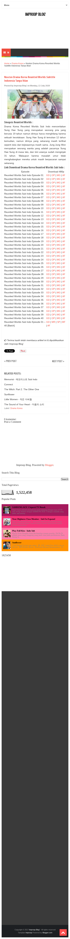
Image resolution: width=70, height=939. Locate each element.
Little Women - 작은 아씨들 (18, 399)
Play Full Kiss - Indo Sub (23, 531)
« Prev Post (10, 361)
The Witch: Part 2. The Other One (21, 389)
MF (63, 322)
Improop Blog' (35, 14)
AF (63, 175)
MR (53, 322)
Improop (29, 933)
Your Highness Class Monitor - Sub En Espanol (33, 519)
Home (7, 63)
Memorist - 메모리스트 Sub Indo (20, 379)
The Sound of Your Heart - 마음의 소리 (24, 404)
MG (59, 175)
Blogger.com (47, 933)
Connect (8, 384)
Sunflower (9, 394)
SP (58, 322)
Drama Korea (18, 63)
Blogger (49, 465)
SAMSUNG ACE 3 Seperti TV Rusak (28, 507)
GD (48, 175)
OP (53, 175)
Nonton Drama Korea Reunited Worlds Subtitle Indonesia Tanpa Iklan (29, 78)
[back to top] (63, 932)
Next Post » (58, 361)
